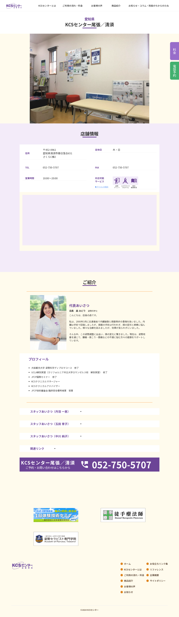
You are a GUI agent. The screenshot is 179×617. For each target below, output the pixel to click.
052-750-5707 (51, 167)
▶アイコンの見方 (101, 187)
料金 (174, 51)
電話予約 (174, 71)
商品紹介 (116, 5)
